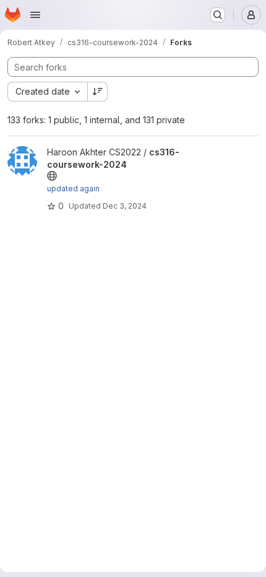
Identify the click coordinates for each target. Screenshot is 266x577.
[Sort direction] (98, 92)
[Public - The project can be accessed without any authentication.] (52, 176)
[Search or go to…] (217, 14)
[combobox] (47, 92)
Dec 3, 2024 (125, 205)
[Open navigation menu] (35, 15)
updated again (73, 188)
